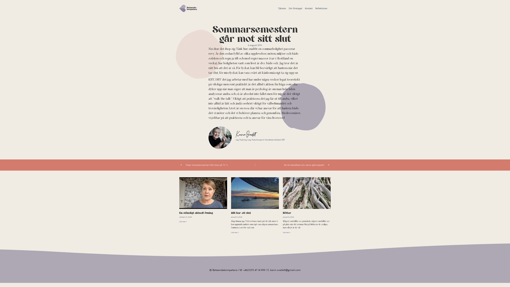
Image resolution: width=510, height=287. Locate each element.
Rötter (287, 213)
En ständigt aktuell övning (196, 213)
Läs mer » (183, 222)
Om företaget (295, 8)
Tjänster (282, 8)
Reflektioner (321, 8)
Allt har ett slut (241, 213)
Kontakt (309, 8)
